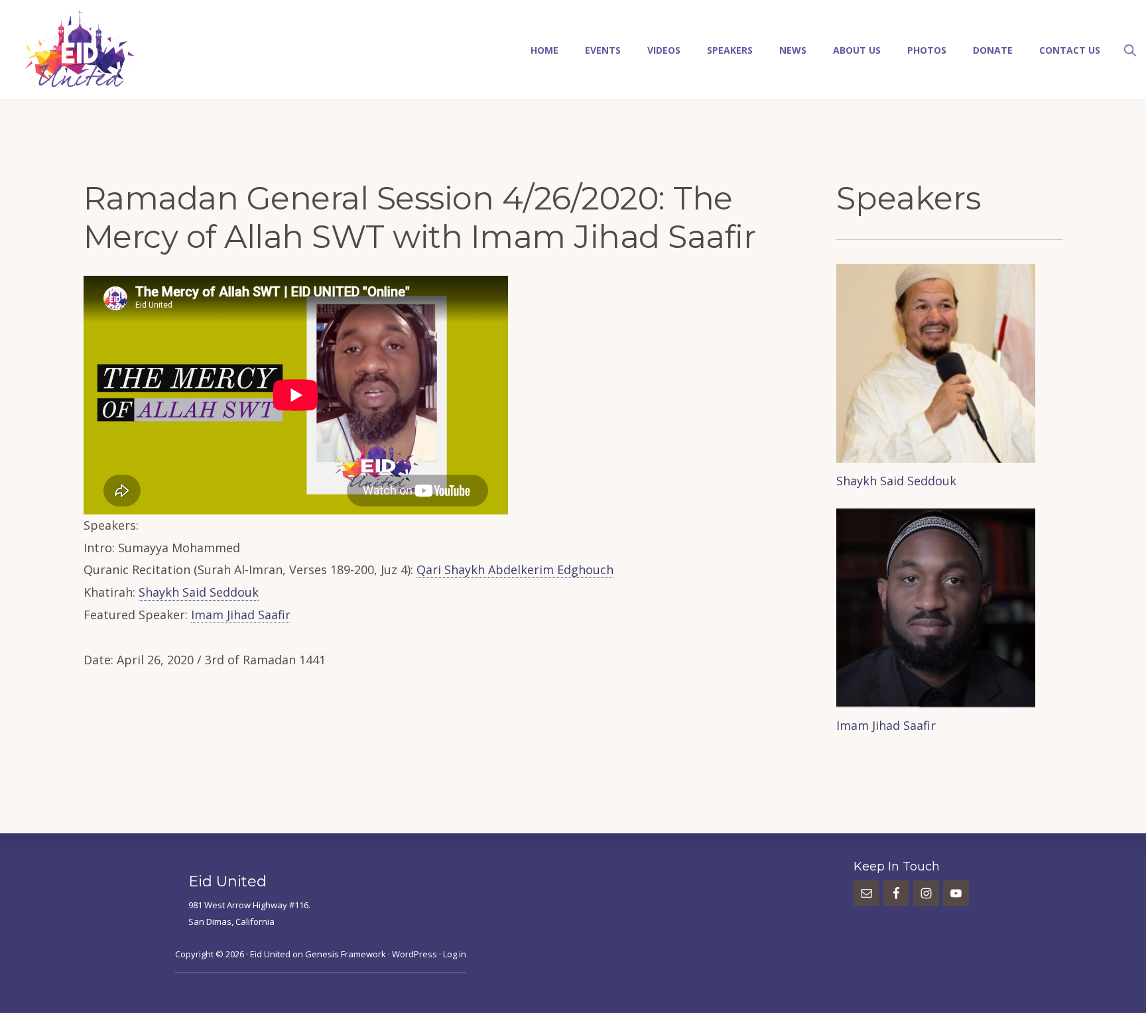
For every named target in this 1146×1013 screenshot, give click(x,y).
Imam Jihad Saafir (240, 615)
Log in (454, 954)
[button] (1130, 49)
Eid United (270, 954)
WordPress (414, 954)
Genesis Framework (345, 954)
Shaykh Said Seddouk (199, 592)
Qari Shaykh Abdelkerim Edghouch (514, 569)
